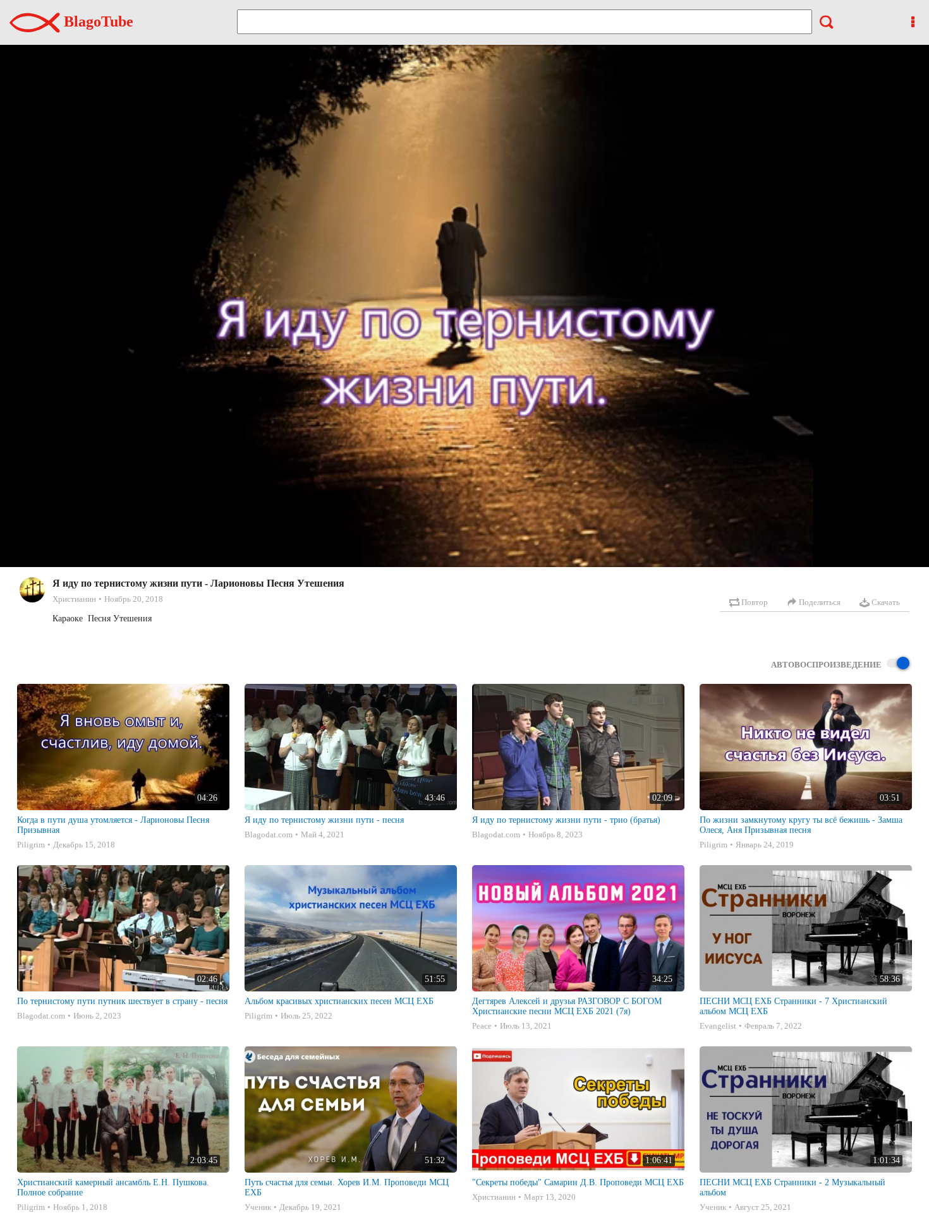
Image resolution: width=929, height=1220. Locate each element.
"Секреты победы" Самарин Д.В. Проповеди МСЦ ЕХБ (578, 1182)
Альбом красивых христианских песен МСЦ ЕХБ (339, 1001)
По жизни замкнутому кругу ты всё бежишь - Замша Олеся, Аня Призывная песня (801, 825)
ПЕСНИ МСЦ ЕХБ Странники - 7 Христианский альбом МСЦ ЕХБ (793, 1006)
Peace (482, 1026)
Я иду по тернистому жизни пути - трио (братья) (566, 820)
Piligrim (31, 844)
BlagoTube (96, 21)
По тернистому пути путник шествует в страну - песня (122, 1001)
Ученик (258, 1207)
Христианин (74, 599)
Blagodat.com (269, 834)
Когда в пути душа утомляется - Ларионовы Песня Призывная (113, 825)
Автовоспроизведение (826, 664)
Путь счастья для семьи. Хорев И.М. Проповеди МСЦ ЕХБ (347, 1187)
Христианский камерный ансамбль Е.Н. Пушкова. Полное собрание (113, 1187)
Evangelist (718, 1026)
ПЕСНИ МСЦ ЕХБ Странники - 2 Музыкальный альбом (792, 1187)
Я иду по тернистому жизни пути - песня (324, 820)
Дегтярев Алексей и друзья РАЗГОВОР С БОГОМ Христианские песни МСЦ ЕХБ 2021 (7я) (567, 1006)
